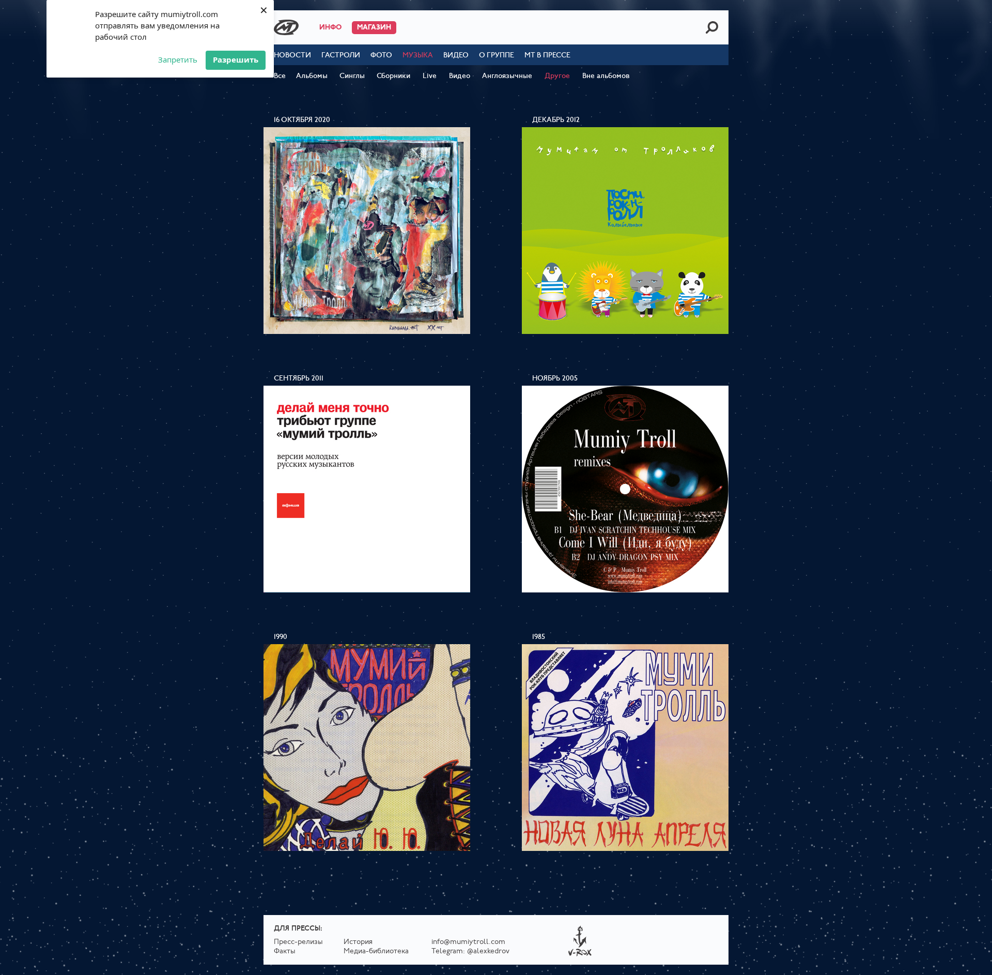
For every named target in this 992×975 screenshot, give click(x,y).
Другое (557, 76)
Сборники (393, 76)
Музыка (417, 55)
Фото (381, 55)
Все (280, 76)
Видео (456, 55)
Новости (292, 55)
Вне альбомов (606, 76)
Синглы (352, 76)
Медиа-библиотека (376, 951)
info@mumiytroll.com (468, 942)
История (358, 942)
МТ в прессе (547, 55)
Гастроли (340, 55)
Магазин (374, 28)
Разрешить (235, 59)
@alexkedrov (488, 951)
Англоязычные (507, 76)
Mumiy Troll (286, 27)
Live (430, 76)
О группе (496, 55)
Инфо (330, 28)
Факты (285, 951)
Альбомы (312, 76)
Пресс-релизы (298, 942)
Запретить (177, 59)
